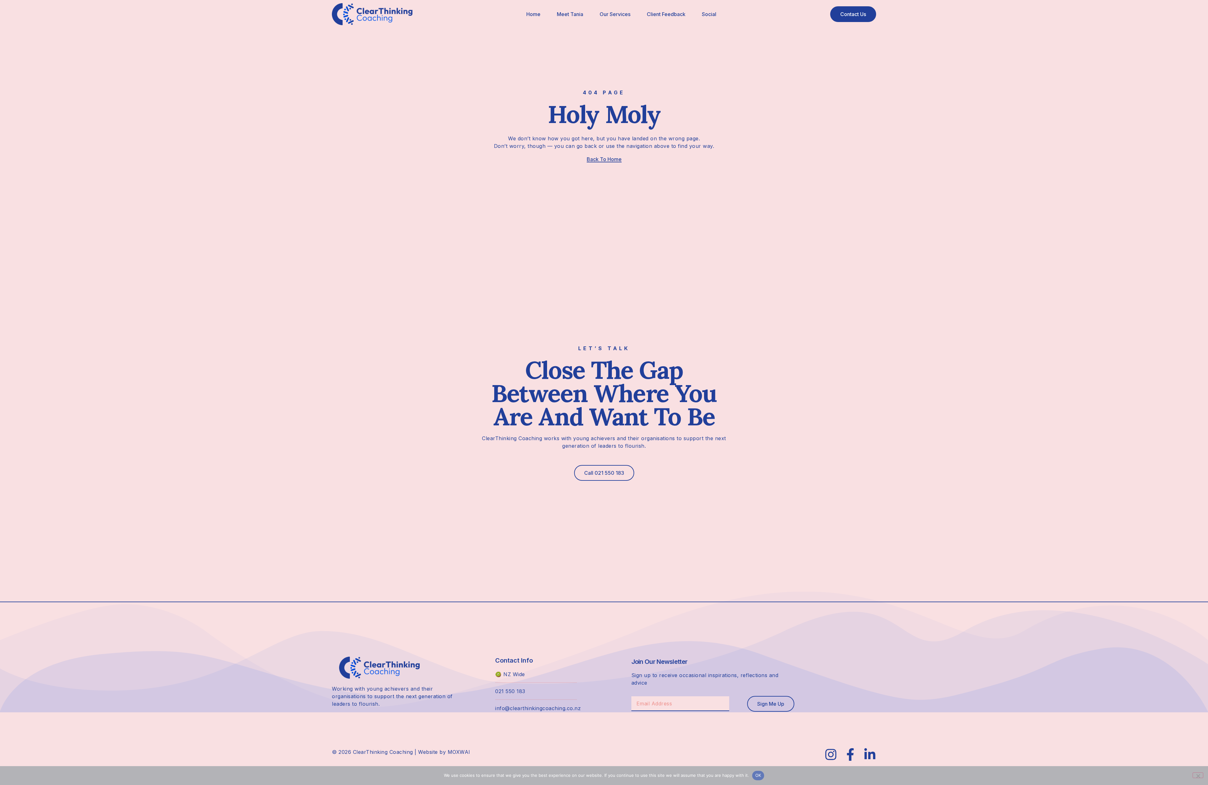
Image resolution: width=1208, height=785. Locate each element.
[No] (1198, 775)
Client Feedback (666, 14)
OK (758, 775)
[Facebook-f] (850, 754)
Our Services (615, 14)
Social (709, 14)
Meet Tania (570, 14)
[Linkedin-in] (870, 754)
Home (533, 14)
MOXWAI (459, 752)
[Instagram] (831, 754)
